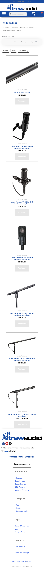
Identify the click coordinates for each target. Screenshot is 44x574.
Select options (22, 425)
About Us (18, 478)
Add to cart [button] (22, 101)
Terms (24, 561)
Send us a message (22, 553)
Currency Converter (22, 490)
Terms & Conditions (22, 526)
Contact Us (17, 1)
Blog (17, 505)
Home (5, 27)
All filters (22, 51)
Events (18, 508)
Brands (5, 51)
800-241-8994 (20, 547)
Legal (17, 529)
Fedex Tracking (20, 484)
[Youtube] (6, 443)
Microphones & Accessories (17, 27)
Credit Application (22, 511)
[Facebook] (3, 443)
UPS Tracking (20, 487)
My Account (26, 1)
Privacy (19, 561)
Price (14, 51)
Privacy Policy (20, 532)
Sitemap (29, 561)
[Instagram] (10, 443)
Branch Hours (20, 481)
